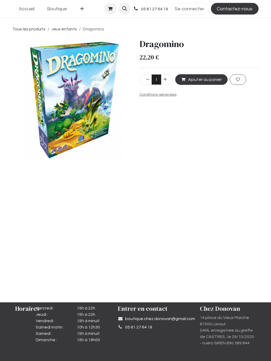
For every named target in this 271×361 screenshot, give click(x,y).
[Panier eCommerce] (110, 9)
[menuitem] (26, 9)
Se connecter (189, 8)
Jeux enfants (64, 29)
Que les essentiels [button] (203, 346)
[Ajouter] (167, 80)
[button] (125, 9)
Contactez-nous (234, 8)
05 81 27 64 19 (138, 327)
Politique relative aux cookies (54, 352)
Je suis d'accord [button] (241, 346)
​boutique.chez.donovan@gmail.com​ (160, 319)
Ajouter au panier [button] (204, 79)
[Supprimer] (146, 80)
